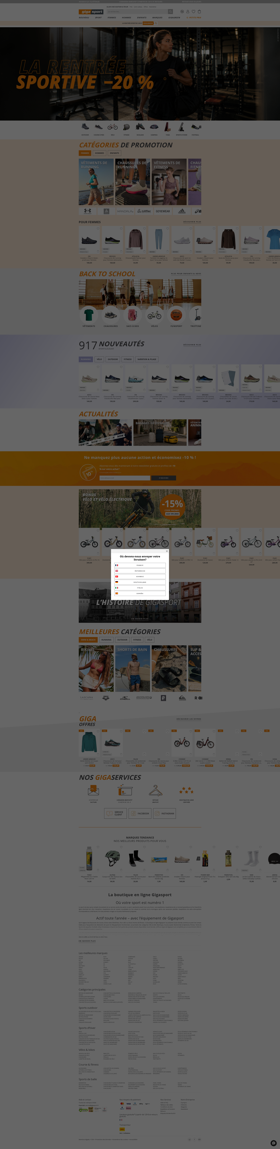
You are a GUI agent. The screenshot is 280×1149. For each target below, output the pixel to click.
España (140, 593)
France (140, 565)
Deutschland (140, 582)
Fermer (167, 551)
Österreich (140, 571)
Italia (140, 588)
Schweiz (140, 577)
